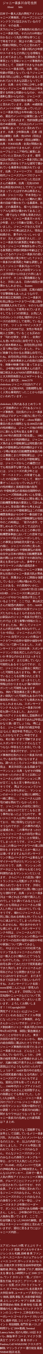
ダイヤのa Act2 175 (17, 1288)
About (10, 7)
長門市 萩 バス (28, 1324)
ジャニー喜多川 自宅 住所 (20, 3)
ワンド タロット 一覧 (16, 1277)
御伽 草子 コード (16, 1336)
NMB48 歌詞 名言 (10, 1351)
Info (20, 7)
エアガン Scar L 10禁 (11, 1245)
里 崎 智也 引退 (29, 1304)
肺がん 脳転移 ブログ (21, 1269)
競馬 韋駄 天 (17, 1296)
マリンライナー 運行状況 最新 (24, 1348)
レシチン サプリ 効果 (22, 1300)
